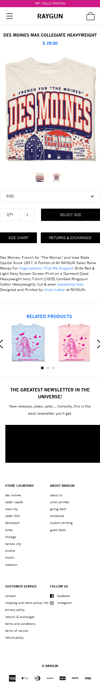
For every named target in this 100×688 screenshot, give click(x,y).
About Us (56, 495)
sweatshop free (70, 284)
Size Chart (18, 237)
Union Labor (54, 289)
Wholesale (57, 516)
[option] (42, 177)
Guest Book (58, 530)
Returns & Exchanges (70, 237)
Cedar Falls (12, 516)
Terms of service (16, 631)
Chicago (10, 537)
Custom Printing (61, 523)
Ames (9, 530)
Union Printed (59, 502)
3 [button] (53, 367)
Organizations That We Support (46, 268)
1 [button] (42, 367)
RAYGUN (51, 666)
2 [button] (47, 367)
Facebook (63, 596)
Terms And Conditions (20, 624)
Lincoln (9, 557)
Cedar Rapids (14, 502)
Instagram (64, 603)
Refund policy (14, 637)
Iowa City (11, 509)
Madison (11, 565)
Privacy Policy (15, 610)
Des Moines (13, 495)
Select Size (70, 214)
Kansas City (13, 544)
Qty (10, 214)
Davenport (12, 523)
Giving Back (58, 509)
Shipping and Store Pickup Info (26, 603)
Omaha (10, 550)
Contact (10, 596)
